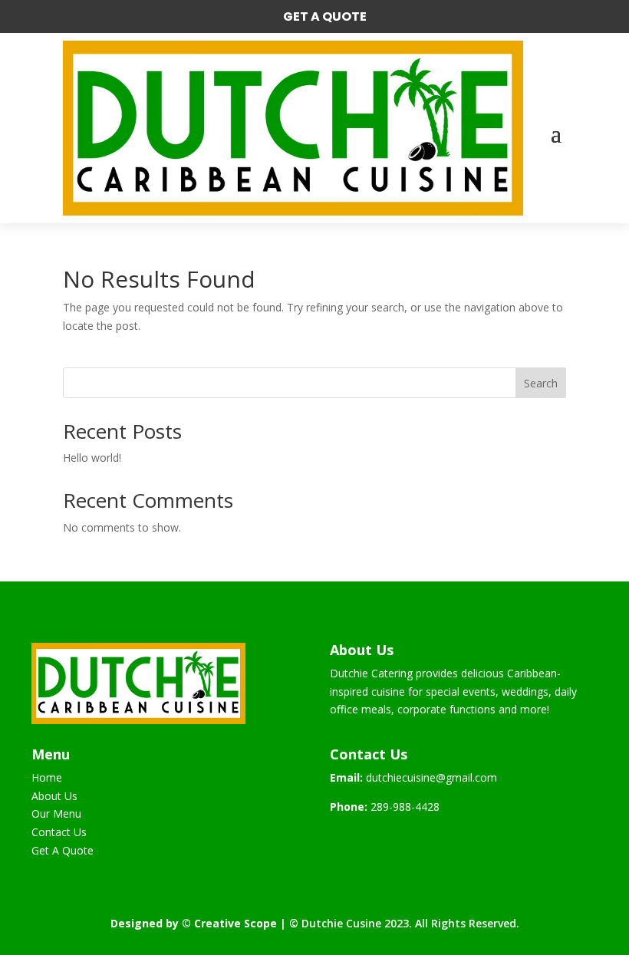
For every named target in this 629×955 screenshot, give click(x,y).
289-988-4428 (405, 806)
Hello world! (92, 457)
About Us (54, 796)
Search (541, 383)
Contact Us (59, 832)
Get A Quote (325, 16)
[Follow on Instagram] (373, 840)
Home (46, 777)
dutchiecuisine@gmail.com (431, 777)
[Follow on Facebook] (342, 840)
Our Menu (56, 813)
